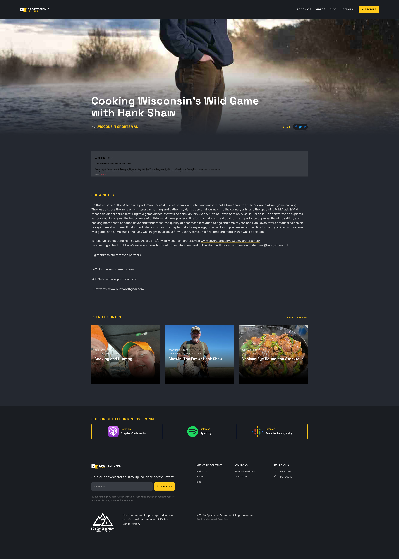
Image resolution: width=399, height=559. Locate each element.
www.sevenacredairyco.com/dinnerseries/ (230, 240)
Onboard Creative (217, 519)
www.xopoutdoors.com (122, 279)
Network (347, 9)
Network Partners (245, 471)
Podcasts (304, 9)
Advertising (241, 476)
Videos (320, 9)
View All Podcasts (297, 317)
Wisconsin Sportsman (118, 127)
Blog (333, 9)
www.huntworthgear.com (126, 289)
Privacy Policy (134, 496)
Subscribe (368, 9)
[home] (34, 9)
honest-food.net (180, 245)
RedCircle (103, 174)
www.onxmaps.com (119, 269)
